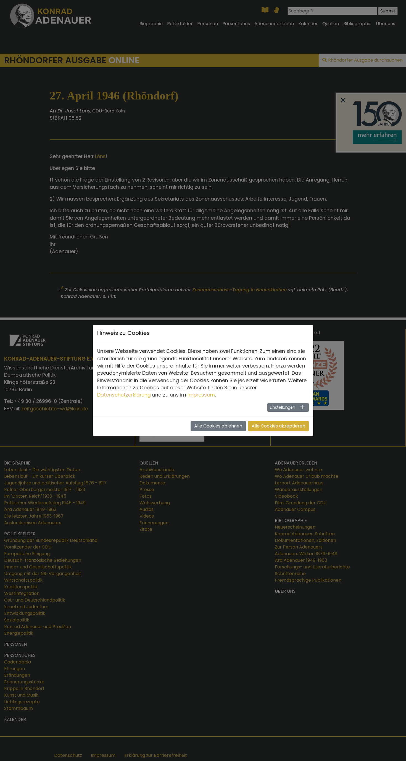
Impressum (201, 395)
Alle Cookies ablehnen (218, 426)
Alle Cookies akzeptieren (278, 426)
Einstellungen (282, 407)
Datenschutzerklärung (124, 395)
